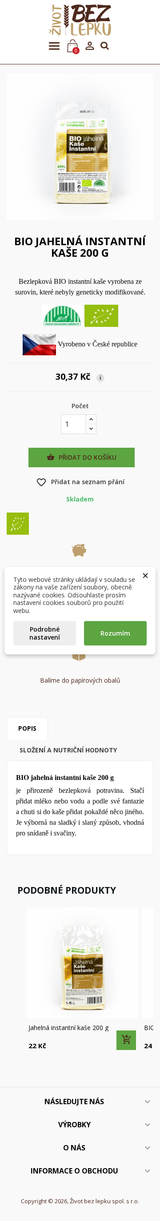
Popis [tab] (27, 728)
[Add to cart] (126, 1040)
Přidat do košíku (81, 457)
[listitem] (82, 979)
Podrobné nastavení (44, 633)
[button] (15, 979)
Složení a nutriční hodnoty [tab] (68, 750)
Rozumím (115, 633)
